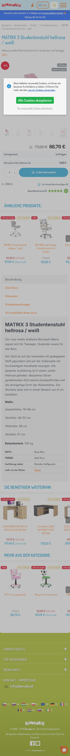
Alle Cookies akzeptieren (35, 100)
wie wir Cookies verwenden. (42, 90)
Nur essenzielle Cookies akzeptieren (35, 108)
